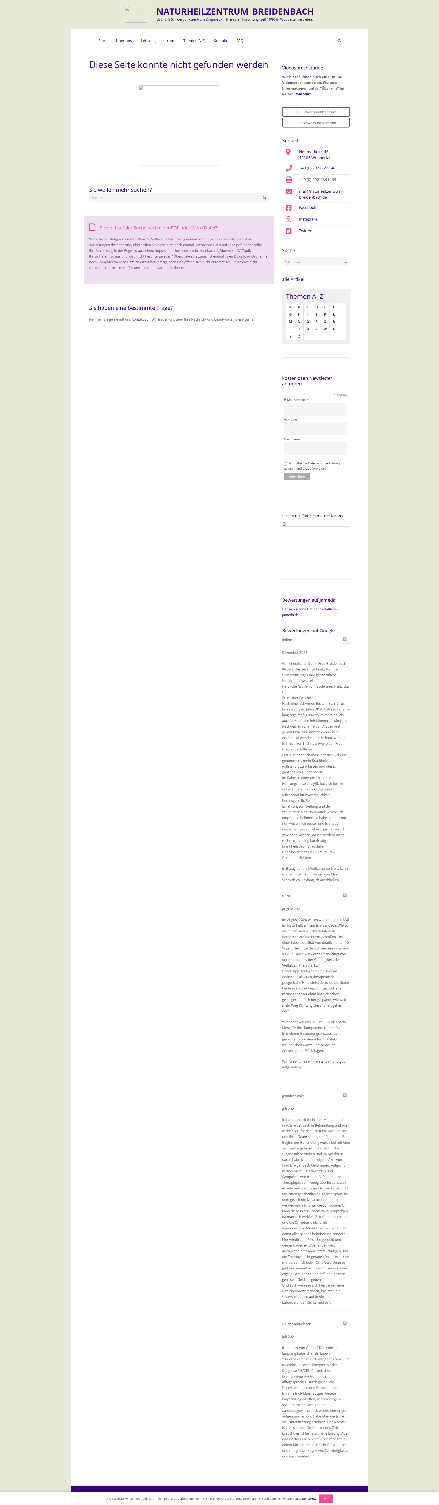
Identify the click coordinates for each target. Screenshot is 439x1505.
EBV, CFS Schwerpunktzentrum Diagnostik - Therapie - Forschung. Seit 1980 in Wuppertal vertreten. (234, 19)
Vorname (290, 419)
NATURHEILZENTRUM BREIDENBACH (235, 11)
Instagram (308, 219)
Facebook (307, 207)
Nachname (292, 439)
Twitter (305, 230)
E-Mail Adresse (296, 400)
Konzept (302, 94)
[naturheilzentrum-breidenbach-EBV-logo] (136, 15)
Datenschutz (307, 1499)
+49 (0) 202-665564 (316, 167)
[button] (134, 40)
